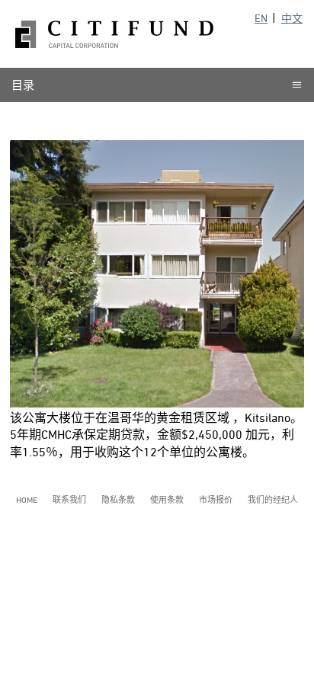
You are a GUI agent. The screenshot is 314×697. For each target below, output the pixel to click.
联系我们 (69, 499)
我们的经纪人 (273, 499)
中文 (292, 17)
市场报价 (215, 499)
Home (26, 499)
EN (261, 17)
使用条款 (167, 499)
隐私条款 (118, 499)
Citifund (114, 34)
